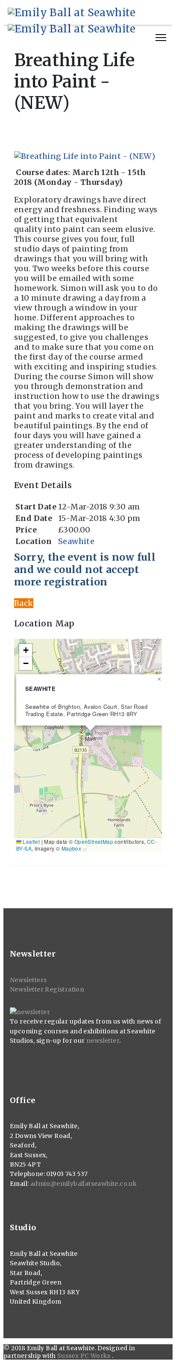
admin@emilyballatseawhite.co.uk (83, 1184)
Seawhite (76, 541)
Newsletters (28, 980)
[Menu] (160, 37)
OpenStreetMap (93, 841)
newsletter (102, 1040)
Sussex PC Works (84, 1356)
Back (23, 603)
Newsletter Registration (47, 989)
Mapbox (71, 848)
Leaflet (30, 841)
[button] (90, 737)
